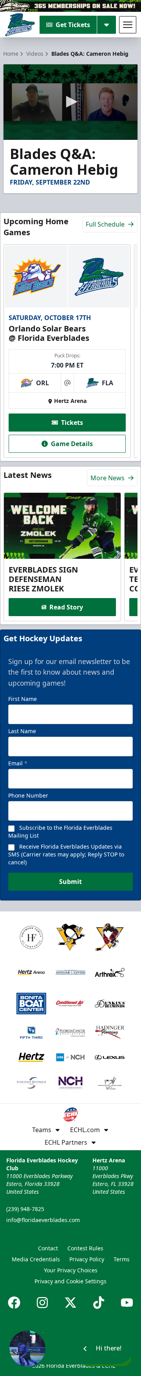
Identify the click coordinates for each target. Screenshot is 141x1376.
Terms (122, 1259)
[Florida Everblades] (20, 25)
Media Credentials (36, 1259)
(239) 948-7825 (25, 1209)
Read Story (66, 607)
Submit (70, 881)
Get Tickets (73, 24)
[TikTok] (99, 1303)
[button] (70, 101)
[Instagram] (42, 1303)
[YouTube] (127, 1303)
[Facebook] (14, 1303)
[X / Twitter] (70, 1303)
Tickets (72, 422)
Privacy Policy (86, 1259)
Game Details (72, 443)
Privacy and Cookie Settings (70, 1281)
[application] (70, 102)
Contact (48, 1248)
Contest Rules (85, 1248)
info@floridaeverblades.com (43, 1220)
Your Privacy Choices (71, 1270)
